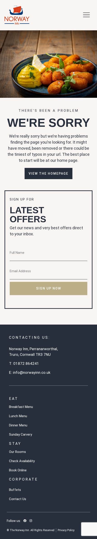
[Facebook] (25, 521)
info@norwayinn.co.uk (31, 372)
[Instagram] (31, 521)
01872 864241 (26, 363)
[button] (86, 15)
